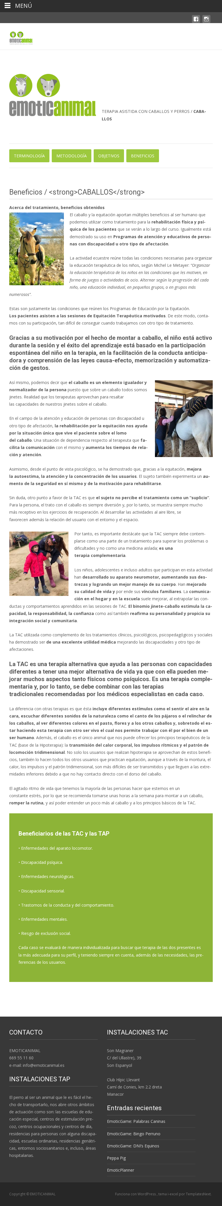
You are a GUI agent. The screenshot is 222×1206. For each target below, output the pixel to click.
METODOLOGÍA (71, 156)
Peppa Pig (116, 1158)
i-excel (173, 1194)
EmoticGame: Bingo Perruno (133, 1133)
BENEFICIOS (142, 156)
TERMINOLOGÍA (29, 156)
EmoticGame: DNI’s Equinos (133, 1146)
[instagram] (206, 22)
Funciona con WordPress (136, 1194)
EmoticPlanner (120, 1170)
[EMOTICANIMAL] (16, 36)
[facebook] (196, 22)
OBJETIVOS (108, 156)
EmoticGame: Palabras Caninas (136, 1121)
